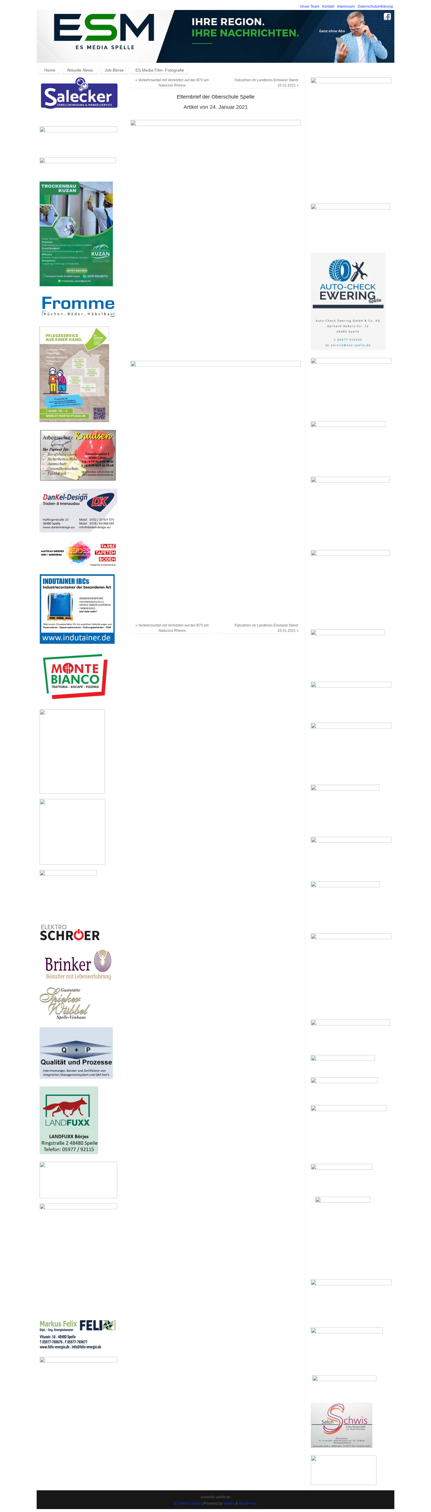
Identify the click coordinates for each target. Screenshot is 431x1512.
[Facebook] (387, 17)
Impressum (346, 6)
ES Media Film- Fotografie (159, 70)
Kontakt (328, 6)
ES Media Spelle (187, 1503)
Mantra (229, 1503)
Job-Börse (114, 70)
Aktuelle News (80, 70)
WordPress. (248, 1503)
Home (49, 70)
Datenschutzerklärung (375, 6)
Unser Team (309, 6)
